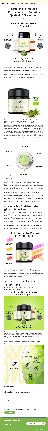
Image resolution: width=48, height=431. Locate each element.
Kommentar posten (10, 412)
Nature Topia (7, 429)
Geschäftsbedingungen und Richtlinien (24, 429)
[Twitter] (45, 429)
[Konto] (42, 3)
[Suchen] (39, 3)
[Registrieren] (44, 423)
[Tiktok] (43, 429)
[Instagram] (38, 429)
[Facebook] (36, 429)
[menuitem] (35, 4)
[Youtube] (41, 429)
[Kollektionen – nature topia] (24, 98)
